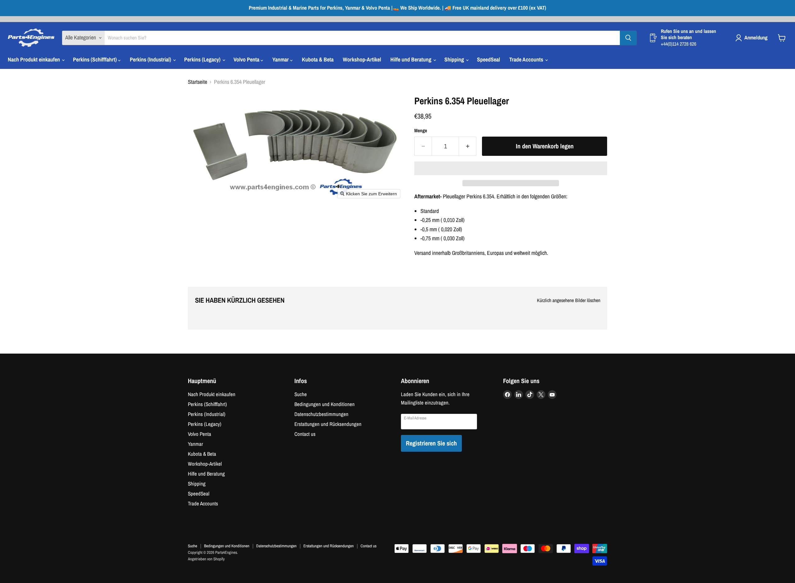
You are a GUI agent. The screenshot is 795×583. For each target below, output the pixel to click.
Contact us (305, 434)
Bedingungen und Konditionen (324, 404)
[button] (510, 168)
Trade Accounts (526, 59)
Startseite (197, 82)
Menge (420, 130)
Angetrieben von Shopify (206, 559)
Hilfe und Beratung (411, 59)
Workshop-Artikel (362, 59)
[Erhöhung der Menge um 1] (467, 146)
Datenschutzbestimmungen (321, 414)
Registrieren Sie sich (431, 443)
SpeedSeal (488, 59)
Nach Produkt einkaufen (34, 59)
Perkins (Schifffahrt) (95, 59)
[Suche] (628, 38)
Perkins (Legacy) (203, 59)
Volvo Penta (247, 59)
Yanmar (281, 59)
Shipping (454, 59)
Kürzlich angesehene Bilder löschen (568, 300)
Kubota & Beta (318, 59)
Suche (300, 394)
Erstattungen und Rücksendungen (327, 424)
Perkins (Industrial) (151, 59)
